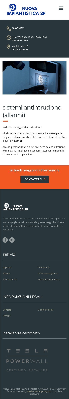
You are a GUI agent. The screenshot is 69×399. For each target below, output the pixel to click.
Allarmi (6, 273)
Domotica (43, 267)
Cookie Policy (45, 309)
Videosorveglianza (48, 273)
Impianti (7, 267)
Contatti (7, 309)
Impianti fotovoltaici (48, 279)
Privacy (7, 315)
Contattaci (33, 179)
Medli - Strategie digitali (39, 391)
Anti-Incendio (10, 279)
